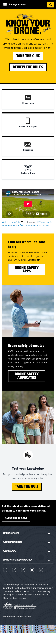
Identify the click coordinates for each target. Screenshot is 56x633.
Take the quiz (28, 56)
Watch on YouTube (11, 222)
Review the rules (28, 67)
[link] (28, 99)
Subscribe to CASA (16, 518)
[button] (28, 533)
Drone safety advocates (27, 376)
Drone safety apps (27, 269)
